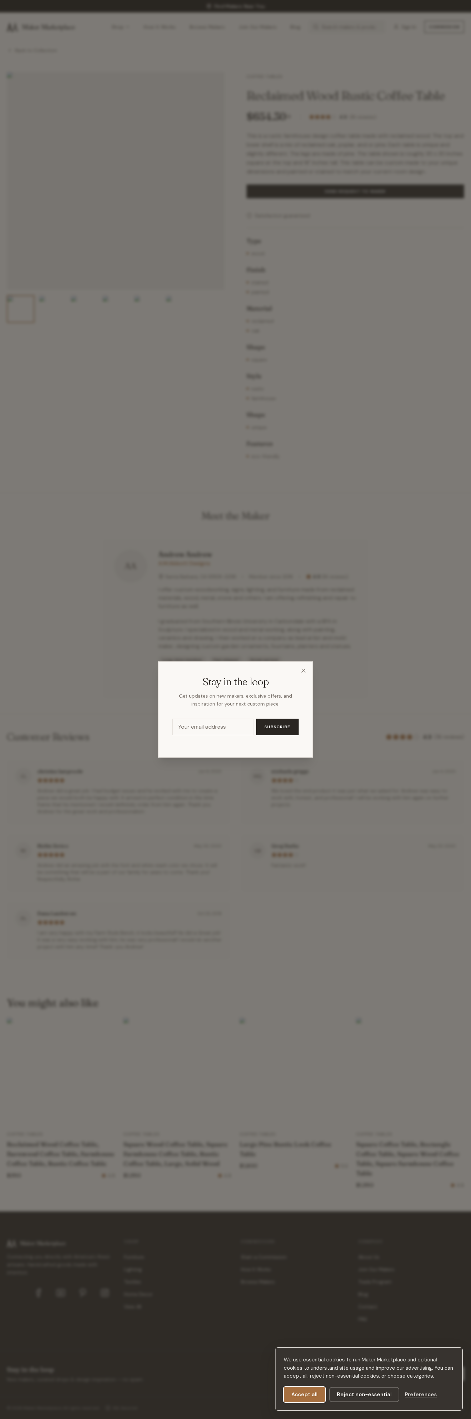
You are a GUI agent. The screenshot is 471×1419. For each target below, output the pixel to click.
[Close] (303, 670)
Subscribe (277, 727)
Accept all (304, 1394)
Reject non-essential (364, 1394)
